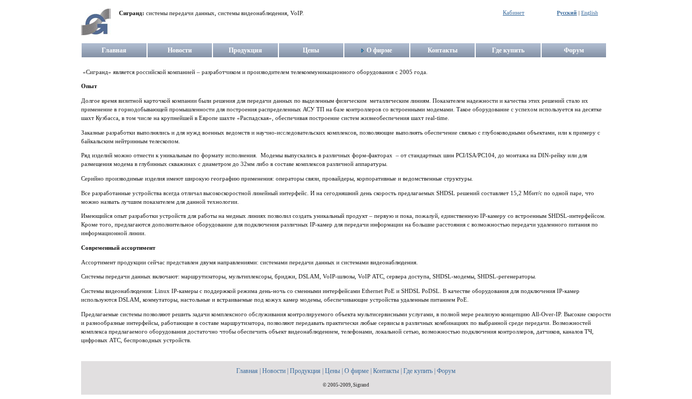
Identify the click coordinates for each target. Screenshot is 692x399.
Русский (567, 13)
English (589, 13)
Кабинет (513, 13)
